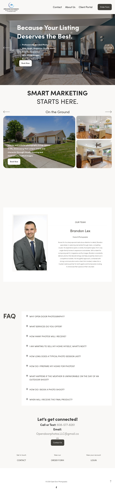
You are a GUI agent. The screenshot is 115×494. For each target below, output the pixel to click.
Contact (57, 7)
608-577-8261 (66, 425)
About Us (70, 7)
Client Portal (85, 7)
